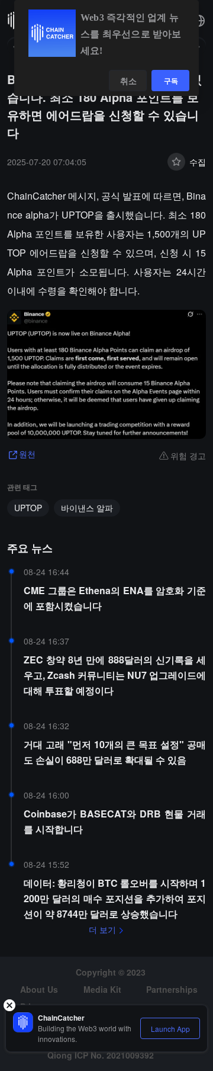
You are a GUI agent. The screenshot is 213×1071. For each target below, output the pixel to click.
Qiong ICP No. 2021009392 (100, 1055)
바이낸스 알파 (87, 508)
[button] (199, 20)
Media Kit (102, 989)
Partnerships (172, 989)
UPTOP (28, 508)
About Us (39, 989)
